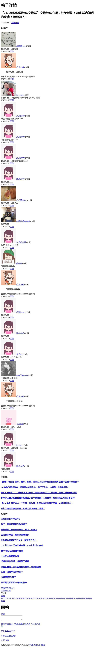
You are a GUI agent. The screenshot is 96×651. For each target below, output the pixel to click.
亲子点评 (32, 624)
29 (49, 598)
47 (85, 598)
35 (61, 598)
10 (11, 598)
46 (83, 598)
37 (65, 598)
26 (43, 598)
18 (27, 598)
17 (25, 598)
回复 (12, 51)
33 (57, 598)
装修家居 (15, 23)
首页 (3, 596)
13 (17, 598)
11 (13, 598)
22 (35, 598)
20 (31, 598)
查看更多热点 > (8, 588)
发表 (3, 614)
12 (15, 598)
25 (41, 598)
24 (39, 598)
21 (33, 598)
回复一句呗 (6, 590)
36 (63, 598)
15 (21, 598)
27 (45, 598)
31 (53, 598)
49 (89, 598)
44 (79, 598)
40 (71, 598)
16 (23, 598)
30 (51, 598)
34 (59, 598)
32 (55, 598)
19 (29, 598)
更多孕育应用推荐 (37, 645)
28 (47, 598)
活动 (38, 624)
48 (87, 598)
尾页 (3, 601)
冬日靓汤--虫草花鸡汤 (14, 624)
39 (69, 598)
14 (19, 598)
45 (81, 598)
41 (73, 598)
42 (75, 598)
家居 (26, 624)
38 (67, 598)
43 (77, 598)
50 (91, 598)
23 (37, 598)
